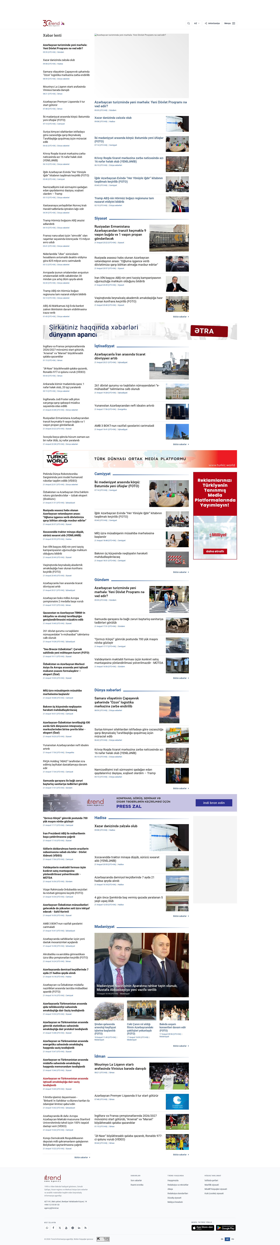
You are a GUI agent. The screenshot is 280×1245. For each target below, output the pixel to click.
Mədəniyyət (104, 926)
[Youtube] (66, 1227)
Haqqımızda (173, 1180)
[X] (59, 1227)
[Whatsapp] (47, 1227)
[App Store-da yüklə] (202, 1228)
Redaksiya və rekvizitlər (178, 1185)
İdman (99, 1056)
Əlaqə (170, 1189)
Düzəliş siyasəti (174, 1198)
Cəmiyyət (102, 474)
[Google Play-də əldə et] (226, 1228)
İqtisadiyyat (104, 346)
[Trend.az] (54, 23)
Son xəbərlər (136, 1180)
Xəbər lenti (52, 35)
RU (233, 1239)
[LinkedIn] (79, 1227)
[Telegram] (72, 1227)
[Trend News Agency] (52, 1178)
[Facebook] (53, 1227)
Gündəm (101, 580)
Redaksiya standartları (178, 1193)
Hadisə (100, 818)
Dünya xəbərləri (107, 690)
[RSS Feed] (85, 1227)
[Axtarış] (188, 23)
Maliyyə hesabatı (175, 1202)
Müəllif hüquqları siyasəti (216, 1189)
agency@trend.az (51, 1208)
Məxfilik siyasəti (212, 1185)
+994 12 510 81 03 (51, 1205)
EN (222, 1239)
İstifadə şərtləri (211, 1180)
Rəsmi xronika (137, 1185)
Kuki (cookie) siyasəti (214, 1193)
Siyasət (100, 218)
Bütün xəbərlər (180, 317)
